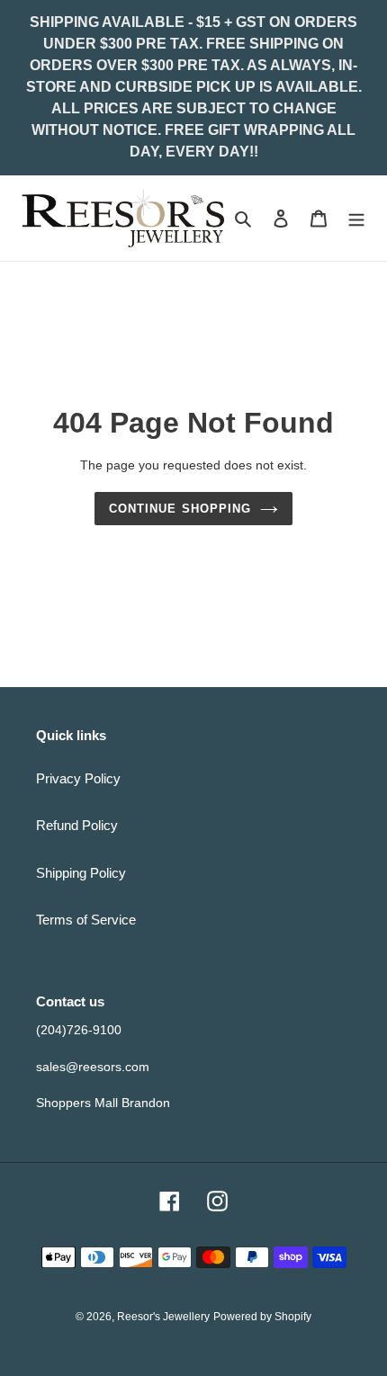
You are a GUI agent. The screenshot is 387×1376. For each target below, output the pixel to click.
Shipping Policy (81, 872)
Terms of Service (86, 919)
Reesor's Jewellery (163, 1316)
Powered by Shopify (262, 1316)
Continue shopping (180, 508)
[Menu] (356, 218)
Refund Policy (77, 825)
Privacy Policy (78, 778)
